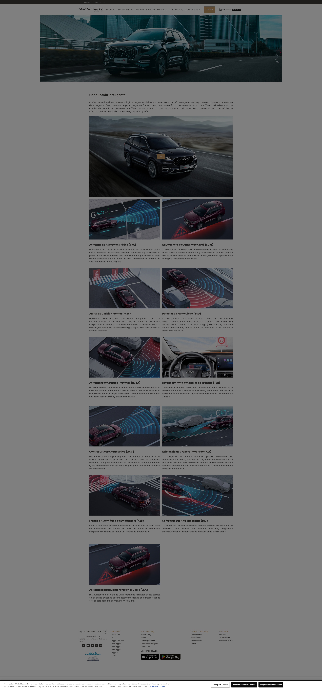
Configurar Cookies (220, 685)
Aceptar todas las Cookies (271, 685)
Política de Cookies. (158, 686)
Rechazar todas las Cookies (244, 685)
